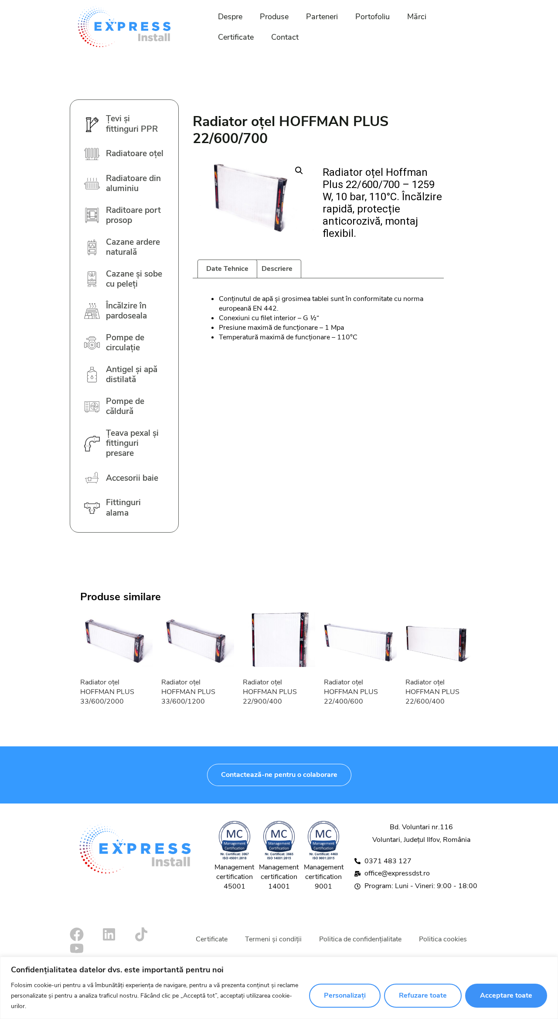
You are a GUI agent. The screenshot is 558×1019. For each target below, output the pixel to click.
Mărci (416, 16)
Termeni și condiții (273, 939)
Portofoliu (372, 16)
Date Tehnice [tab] (227, 269)
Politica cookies (443, 939)
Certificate (236, 37)
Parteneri (322, 16)
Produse (274, 16)
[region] (279, 988)
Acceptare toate (506, 995)
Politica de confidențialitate (360, 939)
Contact (285, 37)
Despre (230, 16)
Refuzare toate (423, 995)
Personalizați (345, 995)
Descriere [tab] (277, 269)
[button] (299, 170)
